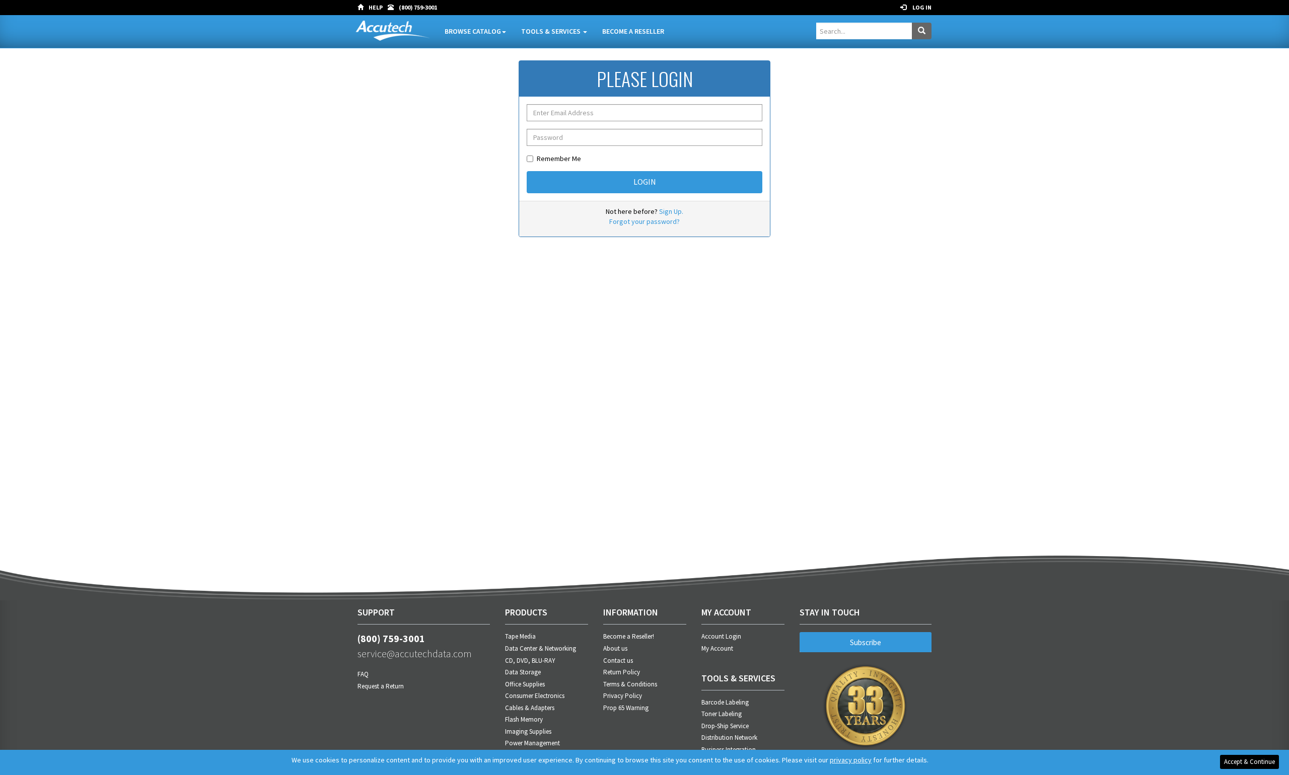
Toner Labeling (721, 714)
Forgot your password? (644, 221)
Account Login (721, 636)
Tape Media (520, 636)
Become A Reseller (633, 31)
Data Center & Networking (540, 648)
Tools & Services (551, 31)
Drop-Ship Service (725, 726)
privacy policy (851, 759)
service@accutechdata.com (414, 653)
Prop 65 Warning (626, 708)
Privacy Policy (622, 695)
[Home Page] (363, 7)
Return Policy (621, 672)
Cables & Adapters (529, 708)
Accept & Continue (1249, 761)
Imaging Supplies (528, 731)
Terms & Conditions (630, 684)
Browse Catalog (473, 31)
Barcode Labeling (725, 702)
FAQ (363, 674)
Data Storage (523, 672)
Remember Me (559, 158)
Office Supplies (525, 684)
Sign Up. (671, 211)
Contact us (618, 660)
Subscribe (865, 642)
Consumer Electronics (534, 695)
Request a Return (380, 686)
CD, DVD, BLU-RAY (530, 660)
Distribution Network (729, 737)
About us (615, 648)
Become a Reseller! (628, 636)
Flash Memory (524, 719)
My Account (717, 648)
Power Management (532, 743)
